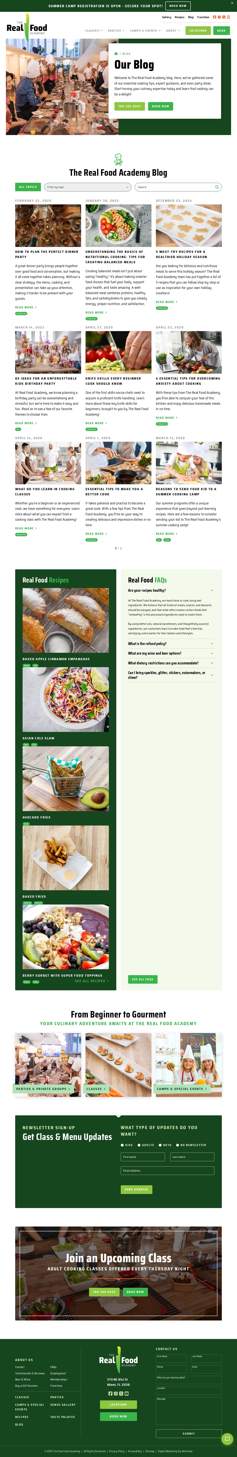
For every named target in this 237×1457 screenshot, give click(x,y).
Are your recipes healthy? (147, 590)
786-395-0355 (129, 106)
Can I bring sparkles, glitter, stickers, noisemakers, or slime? (167, 675)
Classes (92, 30)
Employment (58, 1373)
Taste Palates (62, 1417)
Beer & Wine (22, 1379)
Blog (191, 17)
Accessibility (135, 1451)
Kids (129, 1145)
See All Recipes (90, 981)
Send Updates (136, 1189)
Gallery (166, 17)
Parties (114, 30)
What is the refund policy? (147, 644)
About (171, 30)
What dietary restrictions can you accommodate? (163, 663)
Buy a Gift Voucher (26, 1385)
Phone (160, 1367)
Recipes (179, 17)
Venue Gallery (63, 1404)
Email (194, 1367)
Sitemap (150, 1451)
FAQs (53, 1367)
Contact (19, 1367)
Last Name (197, 1356)
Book (221, 30)
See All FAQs (143, 979)
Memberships (58, 1379)
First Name (162, 1356)
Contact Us (167, 1349)
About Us (24, 1359)
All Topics (28, 187)
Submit (189, 1433)
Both (167, 1145)
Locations (198, 30)
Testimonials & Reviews (30, 1373)
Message (161, 1399)
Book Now (178, 6)
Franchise (203, 17)
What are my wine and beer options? (154, 653)
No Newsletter (193, 1145)
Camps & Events (143, 30)
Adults (148, 1145)
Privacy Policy (117, 1451)
